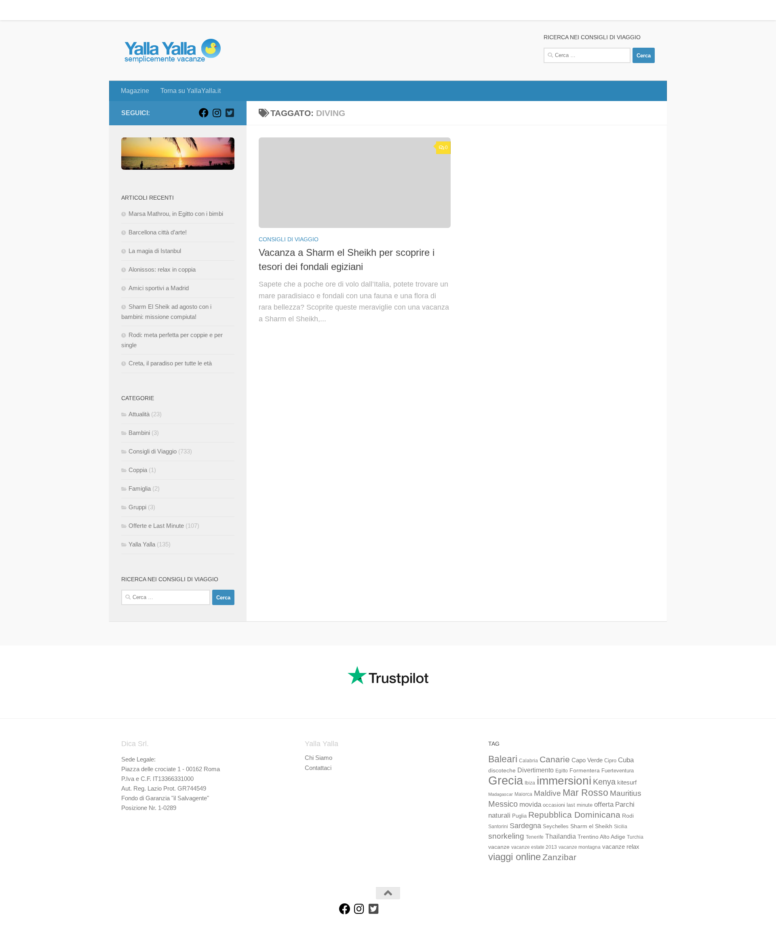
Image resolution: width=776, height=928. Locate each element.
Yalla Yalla (142, 544)
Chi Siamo (318, 757)
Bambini (139, 432)
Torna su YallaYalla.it (184, 9)
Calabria (528, 760)
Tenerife (535, 837)
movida (530, 804)
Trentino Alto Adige (601, 836)
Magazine (129, 9)
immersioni (564, 780)
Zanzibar (559, 857)
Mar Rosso (585, 792)
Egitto (561, 770)
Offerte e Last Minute (156, 525)
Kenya (604, 781)
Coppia (138, 469)
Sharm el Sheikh (591, 826)
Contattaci (318, 767)
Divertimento (535, 770)
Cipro (610, 760)
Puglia (519, 816)
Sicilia (620, 826)
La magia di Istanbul (155, 250)
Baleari (502, 759)
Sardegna (525, 826)
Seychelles (556, 826)
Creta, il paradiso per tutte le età (170, 363)
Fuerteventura (617, 771)
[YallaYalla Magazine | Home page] (172, 50)
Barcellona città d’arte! (158, 232)
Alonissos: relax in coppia (162, 269)
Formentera (584, 770)
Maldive (547, 793)
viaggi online (514, 856)
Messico (503, 803)
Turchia (635, 837)
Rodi (628, 815)
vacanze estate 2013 (534, 847)
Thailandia (560, 836)
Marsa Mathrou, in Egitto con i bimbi (176, 213)
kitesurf (627, 782)
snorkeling (506, 836)
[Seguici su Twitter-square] (229, 113)
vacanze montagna (580, 847)
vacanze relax (620, 847)
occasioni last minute (568, 805)
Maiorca (523, 794)
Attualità (139, 414)
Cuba (626, 760)
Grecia (505, 780)
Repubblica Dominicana (574, 814)
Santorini (498, 826)
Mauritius (625, 793)
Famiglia (140, 488)
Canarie (555, 759)
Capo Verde (587, 760)
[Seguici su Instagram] (216, 113)
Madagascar (500, 794)
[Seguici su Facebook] (204, 113)
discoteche (502, 770)
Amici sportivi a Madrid (159, 288)
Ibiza (530, 782)
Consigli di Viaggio (288, 239)
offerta (604, 804)
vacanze (499, 847)
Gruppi (137, 507)
